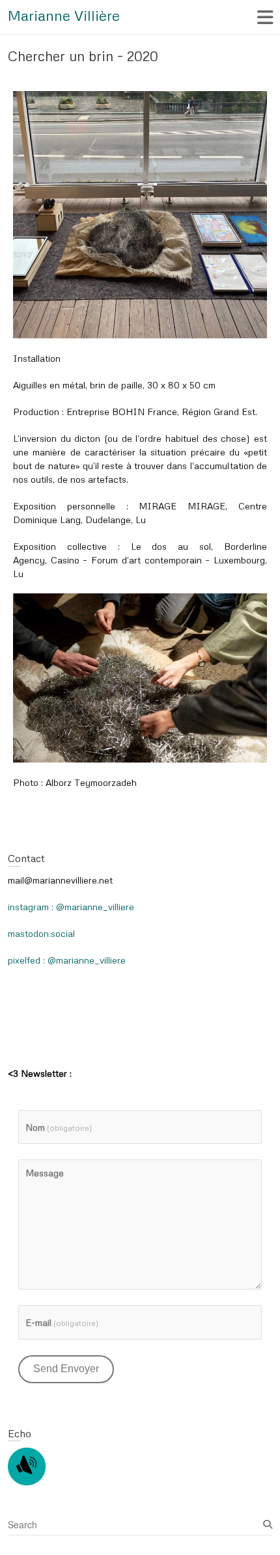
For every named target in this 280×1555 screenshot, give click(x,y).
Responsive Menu (264, 17)
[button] (140, 214)
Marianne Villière (64, 15)
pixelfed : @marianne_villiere (67, 960)
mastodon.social (41, 933)
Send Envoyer (66, 1368)
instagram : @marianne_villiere (71, 906)
